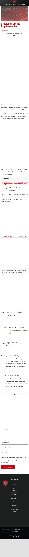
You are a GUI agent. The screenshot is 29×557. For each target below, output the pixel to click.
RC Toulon (14, 489)
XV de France (14, 500)
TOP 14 (14, 494)
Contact (14, 505)
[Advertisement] (14, 52)
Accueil (14, 484)
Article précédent (7, 236)
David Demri (22, 29)
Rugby (16, 531)
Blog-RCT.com (17, 529)
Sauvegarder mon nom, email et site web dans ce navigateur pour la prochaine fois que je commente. (14, 460)
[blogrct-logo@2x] (14, 1)
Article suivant (23, 236)
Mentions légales (14, 510)
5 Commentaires (4, 30)
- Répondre (20, 312)
